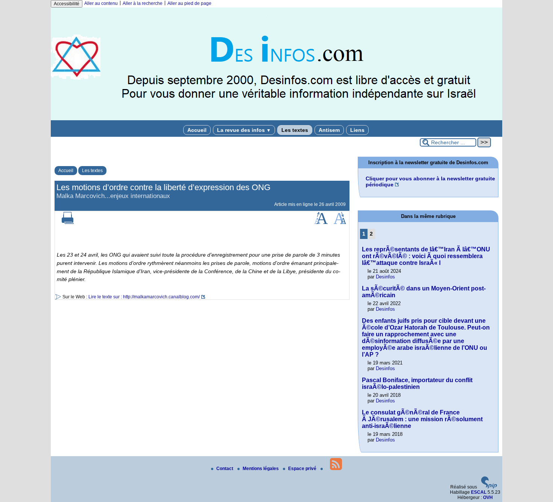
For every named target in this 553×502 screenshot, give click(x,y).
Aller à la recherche (143, 3)
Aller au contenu (101, 3)
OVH (488, 497)
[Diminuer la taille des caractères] (340, 222)
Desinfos (385, 277)
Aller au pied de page (189, 3)
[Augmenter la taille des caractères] (321, 222)
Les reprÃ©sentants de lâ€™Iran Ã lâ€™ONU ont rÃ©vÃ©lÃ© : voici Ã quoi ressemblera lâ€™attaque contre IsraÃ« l (426, 256)
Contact (225, 468)
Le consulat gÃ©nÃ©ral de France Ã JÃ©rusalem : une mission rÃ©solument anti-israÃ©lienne (422, 419)
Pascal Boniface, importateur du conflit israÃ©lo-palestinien (417, 383)
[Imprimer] (68, 222)
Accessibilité (66, 3)
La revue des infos (244, 130)
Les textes (294, 130)
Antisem (329, 130)
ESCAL (478, 492)
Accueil (197, 130)
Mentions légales (261, 468)
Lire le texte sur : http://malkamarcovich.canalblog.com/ (144, 296)
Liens (357, 130)
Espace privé (303, 468)
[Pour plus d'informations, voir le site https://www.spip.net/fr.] (489, 487)
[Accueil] (276, 118)
